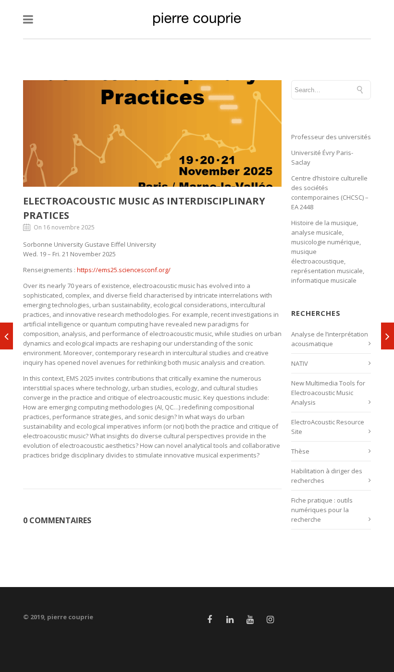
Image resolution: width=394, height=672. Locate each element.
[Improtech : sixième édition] (387, 336)
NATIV (299, 363)
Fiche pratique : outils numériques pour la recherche (322, 510)
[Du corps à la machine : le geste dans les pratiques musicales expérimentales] (6, 336)
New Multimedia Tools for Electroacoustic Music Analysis (328, 393)
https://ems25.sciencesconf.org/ (124, 269)
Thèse (300, 451)
